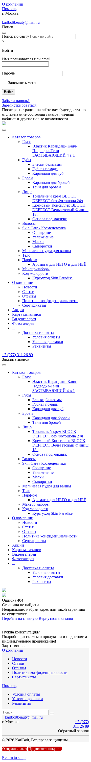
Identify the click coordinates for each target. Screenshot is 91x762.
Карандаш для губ (47, 173)
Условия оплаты (46, 337)
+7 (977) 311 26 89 (17, 355)
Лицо (27, 191)
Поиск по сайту (15, 36)
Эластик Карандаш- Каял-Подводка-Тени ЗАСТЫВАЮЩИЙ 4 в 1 (54, 150)
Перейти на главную (20, 618)
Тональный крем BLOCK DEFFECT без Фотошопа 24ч (57, 198)
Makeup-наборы (36, 269)
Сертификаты (34, 305)
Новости (29, 287)
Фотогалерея (23, 323)
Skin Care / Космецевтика (44, 228)
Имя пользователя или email (26, 59)
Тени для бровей (46, 187)
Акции (18, 310)
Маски (38, 241)
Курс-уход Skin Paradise (52, 278)
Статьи (28, 291)
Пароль (8, 73)
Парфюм (29, 260)
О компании (12, 4)
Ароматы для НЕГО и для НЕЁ (59, 264)
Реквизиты (41, 346)
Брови (27, 178)
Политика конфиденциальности (50, 301)
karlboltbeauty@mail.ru (21, 22)
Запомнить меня (21, 83)
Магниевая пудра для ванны (46, 251)
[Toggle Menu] (4, 130)
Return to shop (14, 757)
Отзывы (29, 296)
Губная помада (45, 169)
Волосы (29, 223)
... (13, 328)
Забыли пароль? (16, 101)
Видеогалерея (24, 319)
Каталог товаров (26, 137)
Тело (26, 255)
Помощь (9, 9)
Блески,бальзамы (47, 164)
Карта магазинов (26, 314)
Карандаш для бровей (51, 182)
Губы (26, 160)
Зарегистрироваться (19, 105)
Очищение (41, 232)
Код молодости (35, 273)
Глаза (26, 141)
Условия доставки (47, 341)
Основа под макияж (49, 219)
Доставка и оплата (38, 332)
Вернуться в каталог (56, 618)
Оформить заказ (14, 749)
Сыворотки (42, 246)
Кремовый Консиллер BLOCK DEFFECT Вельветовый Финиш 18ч (60, 209)
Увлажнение (43, 237)
